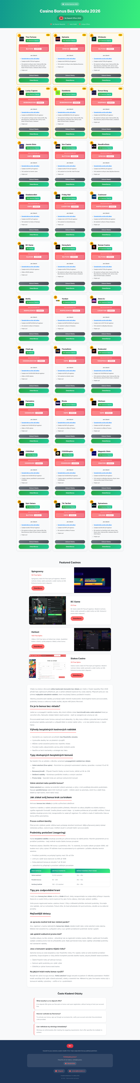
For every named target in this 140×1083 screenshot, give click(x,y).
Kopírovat (38, 48)
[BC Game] (47, 610)
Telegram (60, 1071)
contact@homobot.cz (78, 1071)
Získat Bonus (34, 80)
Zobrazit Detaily (33, 75)
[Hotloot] (92, 639)
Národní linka (71, 1063)
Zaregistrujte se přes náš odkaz (30, 58)
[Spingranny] (92, 580)
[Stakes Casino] (47, 667)
